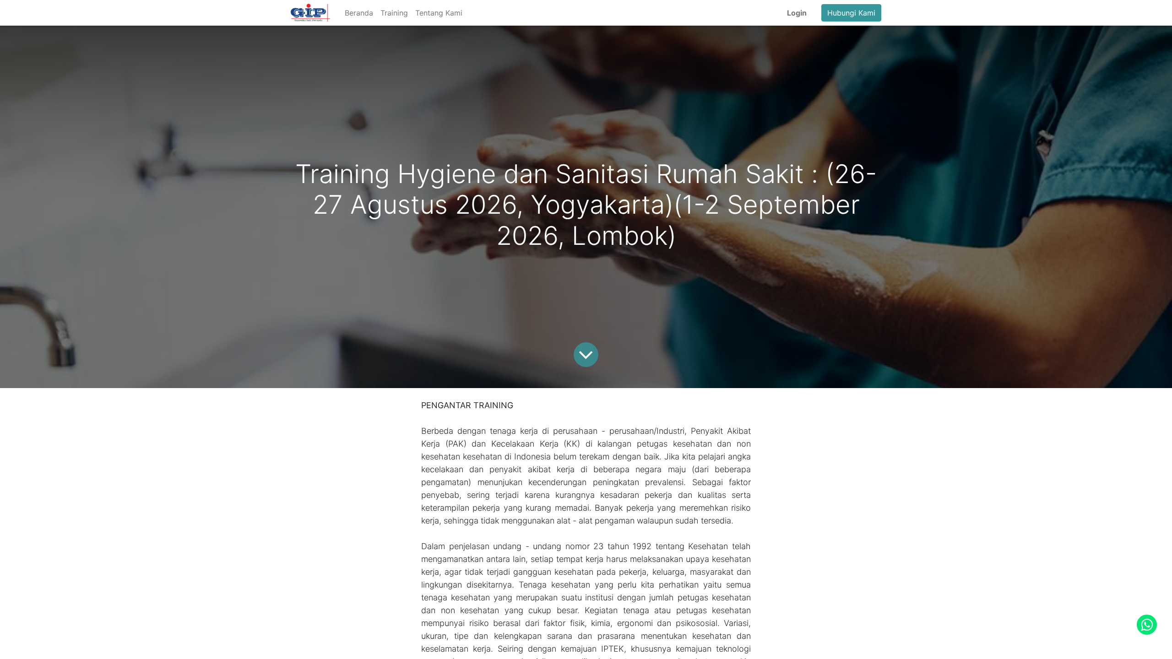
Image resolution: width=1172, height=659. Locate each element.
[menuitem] (359, 13)
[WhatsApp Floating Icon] (1146, 624)
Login (797, 12)
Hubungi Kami (851, 12)
